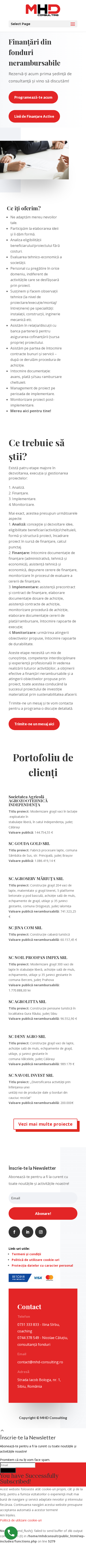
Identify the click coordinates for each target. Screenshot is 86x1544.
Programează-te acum (33, 97)
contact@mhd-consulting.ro (40, 1362)
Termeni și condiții (26, 1254)
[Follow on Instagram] (41, 1232)
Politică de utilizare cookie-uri (35, 1260)
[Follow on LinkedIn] (27, 1232)
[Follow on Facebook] (14, 1232)
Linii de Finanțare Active (34, 116)
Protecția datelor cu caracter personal (42, 1265)
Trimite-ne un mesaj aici (34, 724)
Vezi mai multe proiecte (45, 1124)
